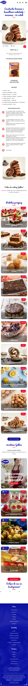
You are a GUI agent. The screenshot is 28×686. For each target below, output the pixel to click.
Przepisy (14, 616)
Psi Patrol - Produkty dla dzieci (14, 642)
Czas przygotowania (14, 659)
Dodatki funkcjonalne (14, 638)
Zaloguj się (3, 190)
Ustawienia (8, 680)
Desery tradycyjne (14, 633)
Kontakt (14, 619)
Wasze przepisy (14, 663)
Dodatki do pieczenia (14, 635)
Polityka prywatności (14, 621)
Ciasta (14, 631)
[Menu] (26, 3)
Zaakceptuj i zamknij (14, 682)
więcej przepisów (14, 579)
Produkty (14, 614)
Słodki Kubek (14, 640)
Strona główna (14, 610)
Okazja (14, 656)
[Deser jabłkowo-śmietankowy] (1, 31)
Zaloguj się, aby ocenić (14, 54)
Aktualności (14, 612)
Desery (14, 654)
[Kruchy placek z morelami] (26, 31)
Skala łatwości (14, 661)
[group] (14, 72)
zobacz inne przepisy (14, 439)
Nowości (14, 644)
